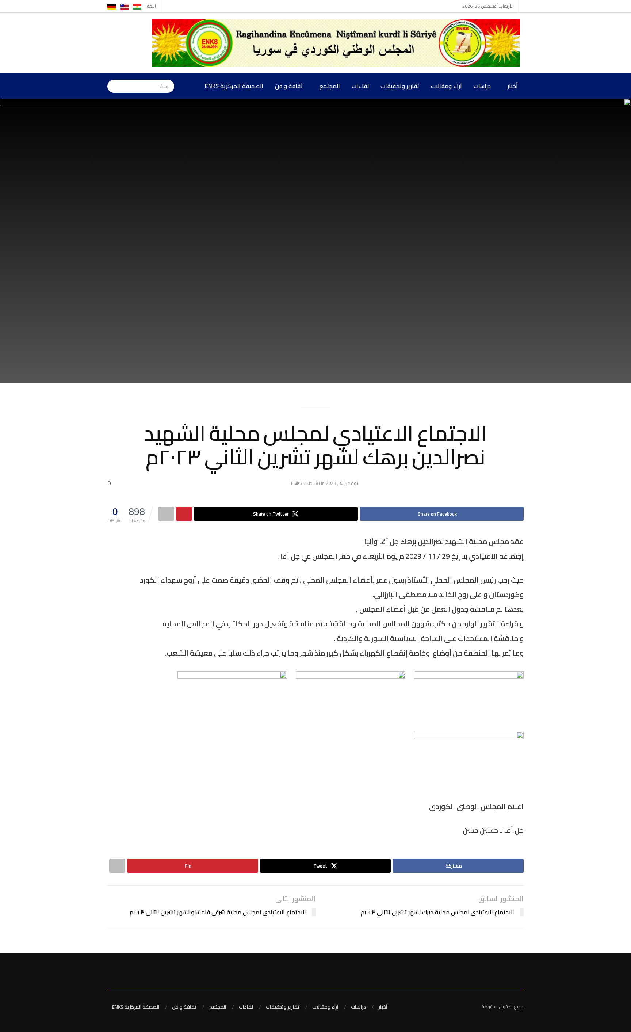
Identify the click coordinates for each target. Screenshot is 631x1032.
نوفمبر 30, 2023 (342, 483)
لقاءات (360, 85)
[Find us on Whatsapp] (168, 6)
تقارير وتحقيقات (399, 85)
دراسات (482, 85)
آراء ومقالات (446, 85)
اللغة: (151, 6)
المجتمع (330, 85)
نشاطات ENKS (305, 483)
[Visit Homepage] (338, 43)
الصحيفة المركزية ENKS (234, 85)
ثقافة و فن (289, 85)
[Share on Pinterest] (184, 514)
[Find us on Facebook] (177, 6)
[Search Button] (112, 86)
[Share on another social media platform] (166, 514)
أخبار (513, 85)
